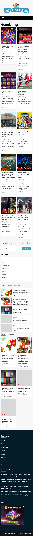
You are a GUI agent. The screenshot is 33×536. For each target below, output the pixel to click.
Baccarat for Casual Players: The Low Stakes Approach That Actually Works (21, 311)
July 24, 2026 (22, 394)
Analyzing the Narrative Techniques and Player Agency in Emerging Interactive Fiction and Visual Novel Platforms (16, 481)
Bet (3, 262)
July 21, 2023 (6, 96)
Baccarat (4, 259)
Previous (5, 243)
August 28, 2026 (7, 364)
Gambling (5, 42)
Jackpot (9, 42)
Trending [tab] (16, 285)
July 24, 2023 (22, 56)
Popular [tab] (9, 285)
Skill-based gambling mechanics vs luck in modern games (24, 390)
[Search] (30, 18)
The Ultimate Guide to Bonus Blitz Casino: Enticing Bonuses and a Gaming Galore (23, 49)
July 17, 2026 (6, 426)
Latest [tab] (3, 285)
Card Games (5, 265)
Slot (3, 280)
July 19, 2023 (22, 136)
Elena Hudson (5, 49)
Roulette (4, 277)
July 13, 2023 (22, 224)
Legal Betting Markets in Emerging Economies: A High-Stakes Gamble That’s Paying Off (8, 358)
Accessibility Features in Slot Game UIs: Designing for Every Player (21, 328)
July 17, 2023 (22, 181)
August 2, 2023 (6, 51)
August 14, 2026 (7, 396)
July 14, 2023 (6, 222)
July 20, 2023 (6, 139)
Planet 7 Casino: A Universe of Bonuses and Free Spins (8, 217)
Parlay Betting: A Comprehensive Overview (23, 92)
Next (29, 243)
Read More (4, 62)
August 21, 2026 (22, 366)
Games (4, 271)
